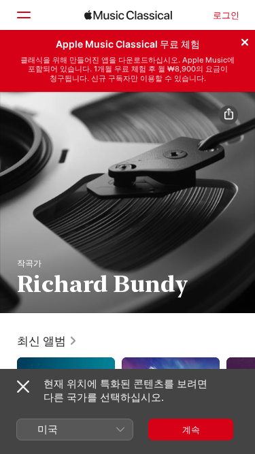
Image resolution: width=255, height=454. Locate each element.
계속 (191, 429)
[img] (128, 15)
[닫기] (245, 40)
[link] (47, 341)
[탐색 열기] (23, 15)
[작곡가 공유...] (228, 115)
